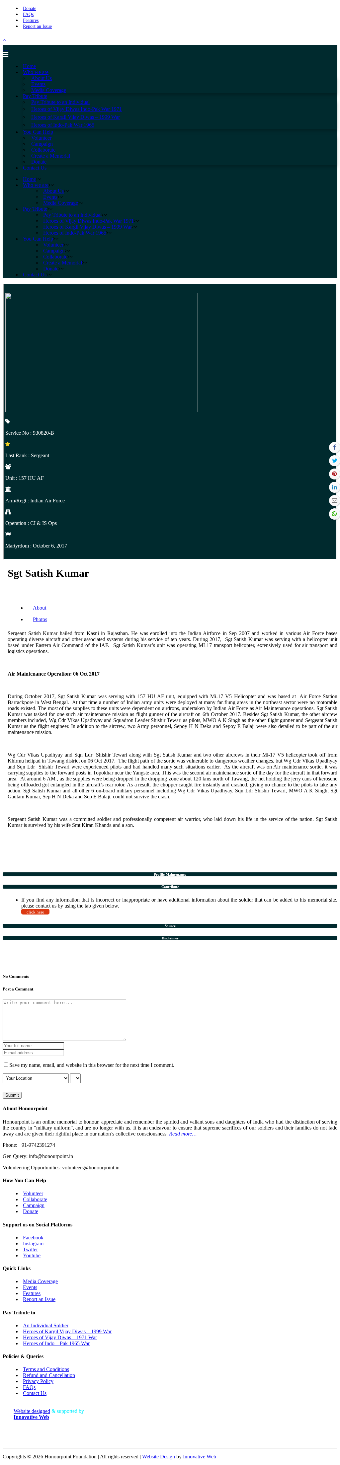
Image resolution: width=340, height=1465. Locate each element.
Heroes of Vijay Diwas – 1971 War (60, 1337)
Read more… (183, 1133)
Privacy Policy (38, 1381)
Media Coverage (40, 1281)
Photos (40, 619)
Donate (29, 8)
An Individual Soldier (45, 1325)
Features (31, 20)
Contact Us (34, 1393)
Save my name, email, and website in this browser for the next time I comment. (91, 1065)
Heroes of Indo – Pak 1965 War (56, 1343)
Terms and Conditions (46, 1369)
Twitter (30, 1249)
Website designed (32, 1411)
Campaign (33, 1205)
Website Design (158, 1456)
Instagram (33, 1243)
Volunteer (33, 1193)
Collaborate (35, 1199)
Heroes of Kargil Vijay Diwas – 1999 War (67, 1331)
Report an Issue (37, 26)
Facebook (33, 1237)
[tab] (170, 874)
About (39, 608)
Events (30, 1287)
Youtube (32, 1255)
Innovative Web (199, 1456)
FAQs (28, 14)
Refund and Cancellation (49, 1375)
